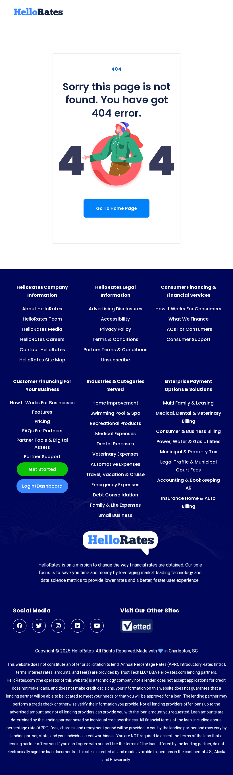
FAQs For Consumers (188, 329)
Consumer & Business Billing (188, 431)
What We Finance (188, 319)
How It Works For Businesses (42, 402)
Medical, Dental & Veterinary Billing (188, 417)
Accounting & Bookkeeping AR (188, 484)
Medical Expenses (115, 433)
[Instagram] (58, 626)
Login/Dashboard (42, 486)
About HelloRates (42, 309)
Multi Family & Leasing (188, 403)
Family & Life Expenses (115, 505)
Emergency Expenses (115, 484)
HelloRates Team (42, 319)
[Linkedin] (77, 626)
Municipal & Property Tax (188, 451)
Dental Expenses (115, 444)
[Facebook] (19, 626)
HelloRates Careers (42, 339)
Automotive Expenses (115, 464)
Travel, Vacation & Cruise (115, 474)
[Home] (38, 14)
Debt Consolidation (115, 495)
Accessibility (115, 319)
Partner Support (42, 456)
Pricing (42, 421)
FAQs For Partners (42, 430)
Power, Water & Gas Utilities (188, 441)
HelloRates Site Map (42, 360)
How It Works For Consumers (188, 309)
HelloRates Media (42, 329)
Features (42, 412)
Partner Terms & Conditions (115, 349)
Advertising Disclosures (115, 309)
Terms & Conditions (115, 339)
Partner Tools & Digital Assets (42, 443)
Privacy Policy (115, 329)
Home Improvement (115, 403)
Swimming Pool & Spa (115, 413)
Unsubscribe (115, 360)
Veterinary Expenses (115, 454)
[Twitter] (39, 626)
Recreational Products (115, 423)
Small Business (115, 515)
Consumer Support (189, 339)
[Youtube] (97, 626)
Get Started (42, 469)
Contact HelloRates (42, 349)
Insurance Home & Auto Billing (188, 502)
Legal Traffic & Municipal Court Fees (188, 466)
